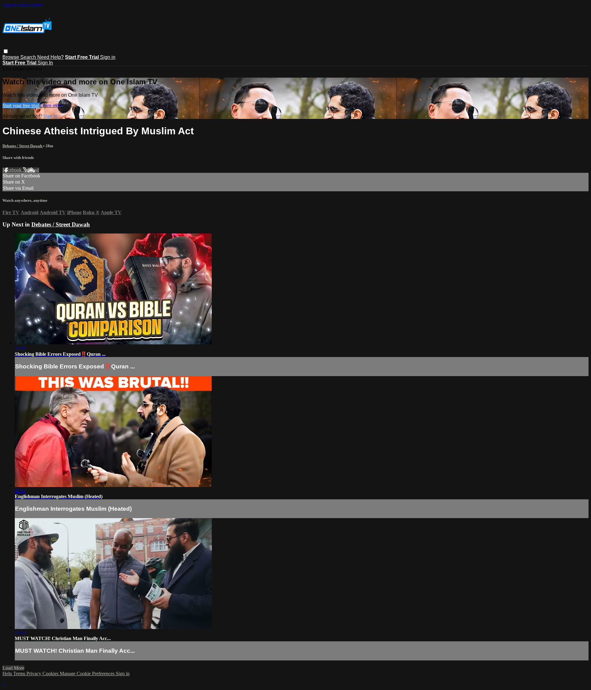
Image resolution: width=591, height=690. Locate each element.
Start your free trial (21, 105)
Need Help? (50, 57)
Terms (19, 673)
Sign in (107, 57)
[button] (6, 51)
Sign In (45, 62)
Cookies (51, 673)
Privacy (34, 673)
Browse (11, 57)
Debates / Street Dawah (22, 146)
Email (33, 169)
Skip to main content (22, 5)
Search (28, 57)
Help (7, 673)
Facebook (12, 169)
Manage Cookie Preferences (88, 673)
